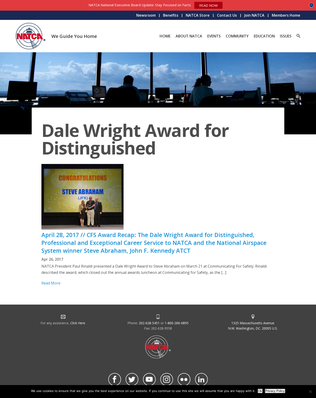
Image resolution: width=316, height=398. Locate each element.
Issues (285, 36)
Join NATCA (254, 15)
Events (214, 36)
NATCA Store (198, 15)
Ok (260, 391)
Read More (50, 283)
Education (264, 36)
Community (237, 36)
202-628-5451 (149, 323)
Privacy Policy (275, 391)
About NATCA (189, 36)
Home (165, 36)
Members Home (286, 15)
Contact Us (227, 15)
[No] (310, 391)
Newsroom (146, 15)
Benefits (170, 15)
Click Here (77, 323)
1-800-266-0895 (177, 323)
